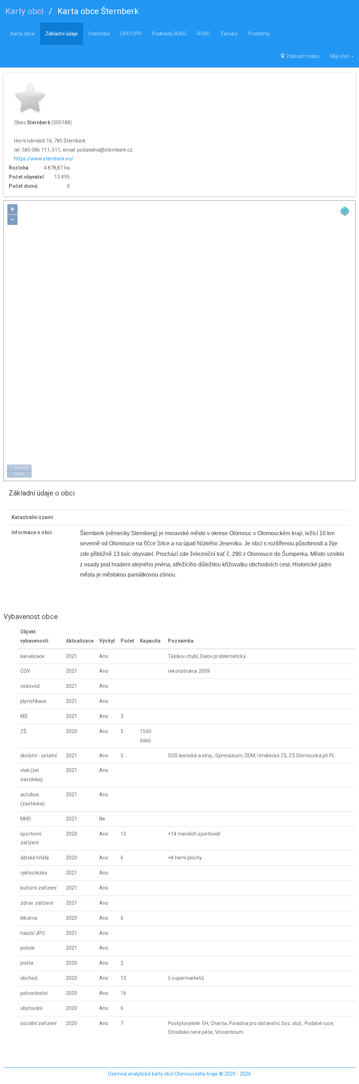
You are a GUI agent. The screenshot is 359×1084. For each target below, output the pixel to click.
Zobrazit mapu (302, 56)
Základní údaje (61, 33)
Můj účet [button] (340, 56)
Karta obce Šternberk (98, 11)
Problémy (259, 33)
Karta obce (23, 33)
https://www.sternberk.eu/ (44, 158)
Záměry (229, 33)
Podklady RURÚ (169, 33)
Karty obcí (24, 11)
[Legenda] (345, 211)
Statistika (99, 33)
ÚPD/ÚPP (131, 33)
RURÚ (203, 33)
